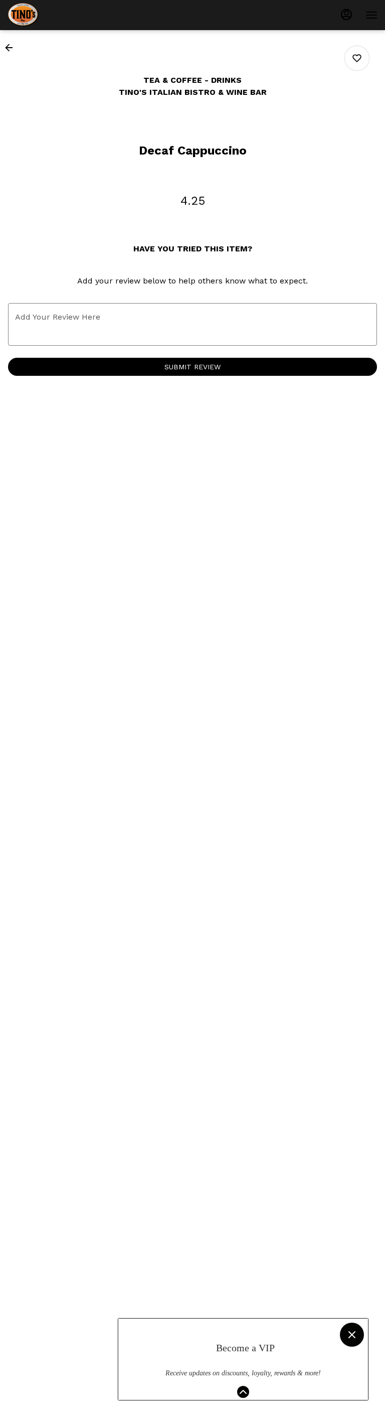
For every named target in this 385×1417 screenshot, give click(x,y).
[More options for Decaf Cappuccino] (357, 58)
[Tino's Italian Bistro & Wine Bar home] (53, 15)
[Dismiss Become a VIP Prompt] (352, 1335)
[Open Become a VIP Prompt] (243, 1392)
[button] (12, 47)
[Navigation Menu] (371, 15)
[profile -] (346, 15)
